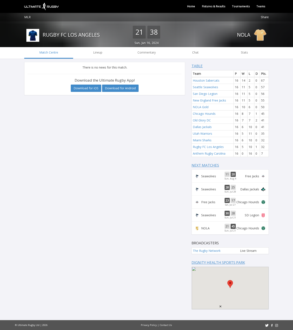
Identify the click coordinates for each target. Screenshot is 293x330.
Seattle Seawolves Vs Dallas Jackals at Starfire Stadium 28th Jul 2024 (230, 189)
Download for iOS (86, 88)
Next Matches (205, 165)
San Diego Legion (205, 94)
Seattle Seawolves (205, 87)
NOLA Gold (200, 107)
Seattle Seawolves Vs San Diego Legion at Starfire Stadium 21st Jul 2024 (230, 215)
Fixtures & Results (213, 6)
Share (265, 17)
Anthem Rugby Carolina (209, 153)
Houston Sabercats (206, 80)
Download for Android (120, 88)
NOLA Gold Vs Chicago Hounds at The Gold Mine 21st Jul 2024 (230, 228)
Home (191, 6)
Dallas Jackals (202, 127)
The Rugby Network (207, 251)
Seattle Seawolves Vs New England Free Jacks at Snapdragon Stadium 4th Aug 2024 (230, 176)
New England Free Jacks (209, 100)
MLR (27, 17)
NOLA (244, 34)
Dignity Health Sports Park (218, 262)
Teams (261, 6)
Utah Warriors (202, 133)
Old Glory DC (202, 120)
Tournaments (241, 6)
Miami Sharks (202, 140)
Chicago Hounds (204, 114)
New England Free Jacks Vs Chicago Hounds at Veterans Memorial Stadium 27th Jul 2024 (230, 202)
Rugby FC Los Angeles (70, 34)
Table (197, 65)
